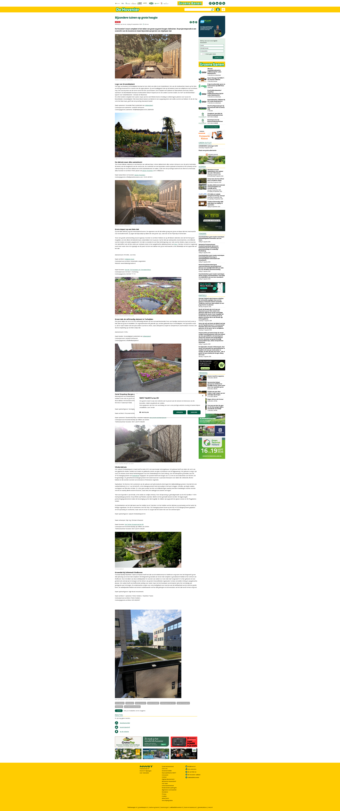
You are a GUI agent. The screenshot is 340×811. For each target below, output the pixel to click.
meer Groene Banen (212, 127)
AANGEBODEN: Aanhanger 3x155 (208, 146)
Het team (165, 783)
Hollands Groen (129, 259)
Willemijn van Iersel (120, 24)
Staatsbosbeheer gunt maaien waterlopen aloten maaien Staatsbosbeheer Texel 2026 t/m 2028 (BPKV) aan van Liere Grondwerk (212, 275)
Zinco (175, 244)
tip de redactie (124, 731)
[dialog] (170, 405)
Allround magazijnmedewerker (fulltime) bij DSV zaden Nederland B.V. (214, 71)
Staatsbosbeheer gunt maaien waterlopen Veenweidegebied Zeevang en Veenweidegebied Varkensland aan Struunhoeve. (211, 257)
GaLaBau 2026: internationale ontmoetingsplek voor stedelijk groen (216, 186)
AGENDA (202, 166)
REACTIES (119, 715)
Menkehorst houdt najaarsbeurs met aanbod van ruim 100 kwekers (215, 171)
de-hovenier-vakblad (194, 775)
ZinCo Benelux (120, 703)
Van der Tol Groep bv (183, 703)
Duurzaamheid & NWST (169, 773)
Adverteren (165, 798)
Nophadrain (135, 475)
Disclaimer (165, 792)
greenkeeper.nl (143, 807)
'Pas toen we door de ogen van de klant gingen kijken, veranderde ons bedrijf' (215, 407)
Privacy (164, 794)
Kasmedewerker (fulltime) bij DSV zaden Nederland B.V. (216, 100)
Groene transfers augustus (215, 376)
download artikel (125, 723)
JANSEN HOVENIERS (153, 703)
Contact (164, 777)
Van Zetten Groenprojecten (157, 417)
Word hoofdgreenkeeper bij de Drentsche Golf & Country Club (216, 107)
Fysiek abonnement (168, 766)
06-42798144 (192, 772)
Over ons (165, 768)
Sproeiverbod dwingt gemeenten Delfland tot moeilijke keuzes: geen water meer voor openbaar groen (216, 384)
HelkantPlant (129, 703)
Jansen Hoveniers (147, 170)
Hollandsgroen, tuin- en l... (168, 703)
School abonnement (168, 785)
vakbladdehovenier (193, 777)
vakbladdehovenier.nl (176, 807)
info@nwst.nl (191, 766)
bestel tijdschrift (125, 727)
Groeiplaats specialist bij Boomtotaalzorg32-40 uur (215, 114)
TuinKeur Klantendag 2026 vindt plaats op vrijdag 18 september (215, 203)
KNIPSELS (202, 295)
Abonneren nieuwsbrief (169, 781)
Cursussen (165, 775)
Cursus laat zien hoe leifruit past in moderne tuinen (215, 179)
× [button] (202, 395)
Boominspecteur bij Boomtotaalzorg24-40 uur (215, 120)
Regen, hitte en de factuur (215, 399)
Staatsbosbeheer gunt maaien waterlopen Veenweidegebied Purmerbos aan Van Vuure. (211, 238)
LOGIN (119, 711)
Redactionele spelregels (169, 788)
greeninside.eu (202, 807)
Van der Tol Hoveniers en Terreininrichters (138, 270)
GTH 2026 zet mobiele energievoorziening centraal (216, 195)
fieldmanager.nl (132, 807)
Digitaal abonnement (168, 779)
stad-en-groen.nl (154, 807)
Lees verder (151, 407)
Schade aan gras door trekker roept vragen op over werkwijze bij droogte (216, 393)
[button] (144, 412)
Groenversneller (167, 771)
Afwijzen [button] (179, 412)
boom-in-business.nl (190, 807)
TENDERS (202, 233)
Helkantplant (149, 105)
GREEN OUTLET (205, 143)
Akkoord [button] (194, 412)
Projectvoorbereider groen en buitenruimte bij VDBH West (216, 85)
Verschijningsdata (167, 800)
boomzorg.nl (164, 807)
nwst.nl (210, 807)
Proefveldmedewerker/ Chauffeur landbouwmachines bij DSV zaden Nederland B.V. (215, 92)
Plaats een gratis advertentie (207, 150)
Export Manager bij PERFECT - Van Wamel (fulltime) (216, 78)
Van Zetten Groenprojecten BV (134, 524)
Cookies (164, 796)
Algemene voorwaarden (169, 790)
